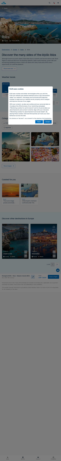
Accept (48, 121)
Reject (39, 121)
